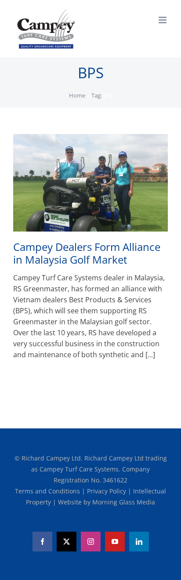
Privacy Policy (107, 491)
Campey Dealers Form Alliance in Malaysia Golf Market (86, 253)
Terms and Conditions (48, 491)
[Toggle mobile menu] (163, 20)
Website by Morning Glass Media (106, 502)
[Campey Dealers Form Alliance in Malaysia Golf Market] (90, 183)
